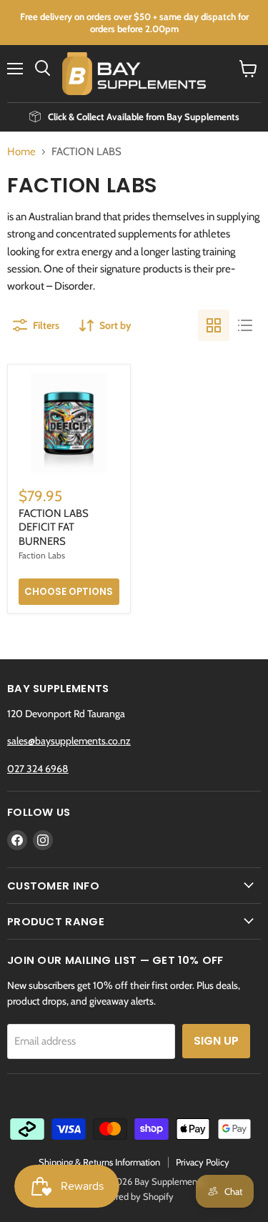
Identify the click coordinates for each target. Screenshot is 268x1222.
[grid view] (213, 325)
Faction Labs (42, 555)
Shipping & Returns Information (99, 1162)
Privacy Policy (202, 1162)
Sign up (216, 1041)
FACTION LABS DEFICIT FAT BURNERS (54, 527)
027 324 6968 (38, 768)
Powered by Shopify (134, 1196)
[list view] (245, 325)
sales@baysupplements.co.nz (69, 740)
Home (21, 152)
